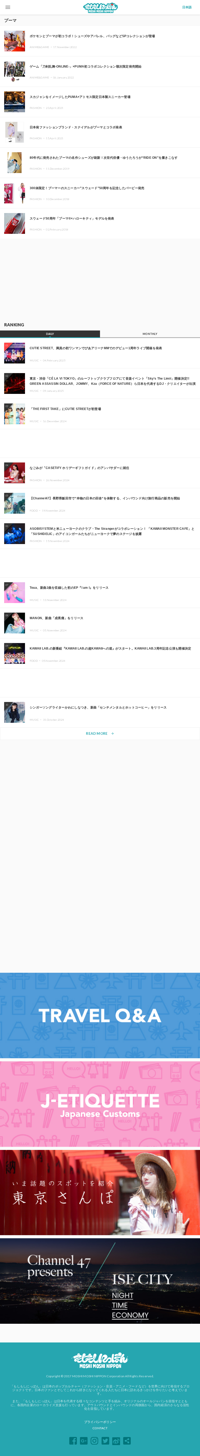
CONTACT (100, 1428)
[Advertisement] (100, 279)
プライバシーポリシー (100, 1422)
